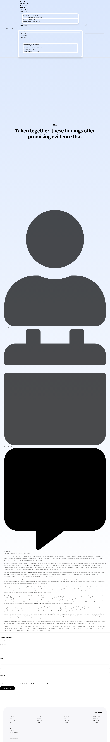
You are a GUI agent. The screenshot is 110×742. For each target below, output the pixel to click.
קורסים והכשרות (14, 732)
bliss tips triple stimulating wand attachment (34, 565)
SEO (11, 718)
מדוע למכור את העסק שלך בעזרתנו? (32, 17)
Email (2, 667)
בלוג (11, 728)
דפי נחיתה (39, 718)
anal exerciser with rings (10, 602)
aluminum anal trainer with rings (35, 604)
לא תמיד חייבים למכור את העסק (31, 22)
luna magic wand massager (65, 602)
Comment (3, 644)
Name (2, 659)
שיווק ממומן (95, 718)
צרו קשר (23, 31)
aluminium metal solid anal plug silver (65, 582)
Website (2, 675)
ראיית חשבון (24, 36)
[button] (50, 28)
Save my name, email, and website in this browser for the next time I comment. (25, 684)
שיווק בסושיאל (67, 718)
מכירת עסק (23, 11)
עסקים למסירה (96, 716)
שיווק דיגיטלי (24, 40)
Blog (55, 125)
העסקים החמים (24, 25)
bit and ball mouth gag (96, 600)
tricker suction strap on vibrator (18, 587)
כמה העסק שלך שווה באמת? (30, 15)
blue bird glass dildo (33, 572)
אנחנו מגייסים (24, 34)
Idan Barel (8, 328)
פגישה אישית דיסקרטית (29, 20)
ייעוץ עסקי (23, 38)
